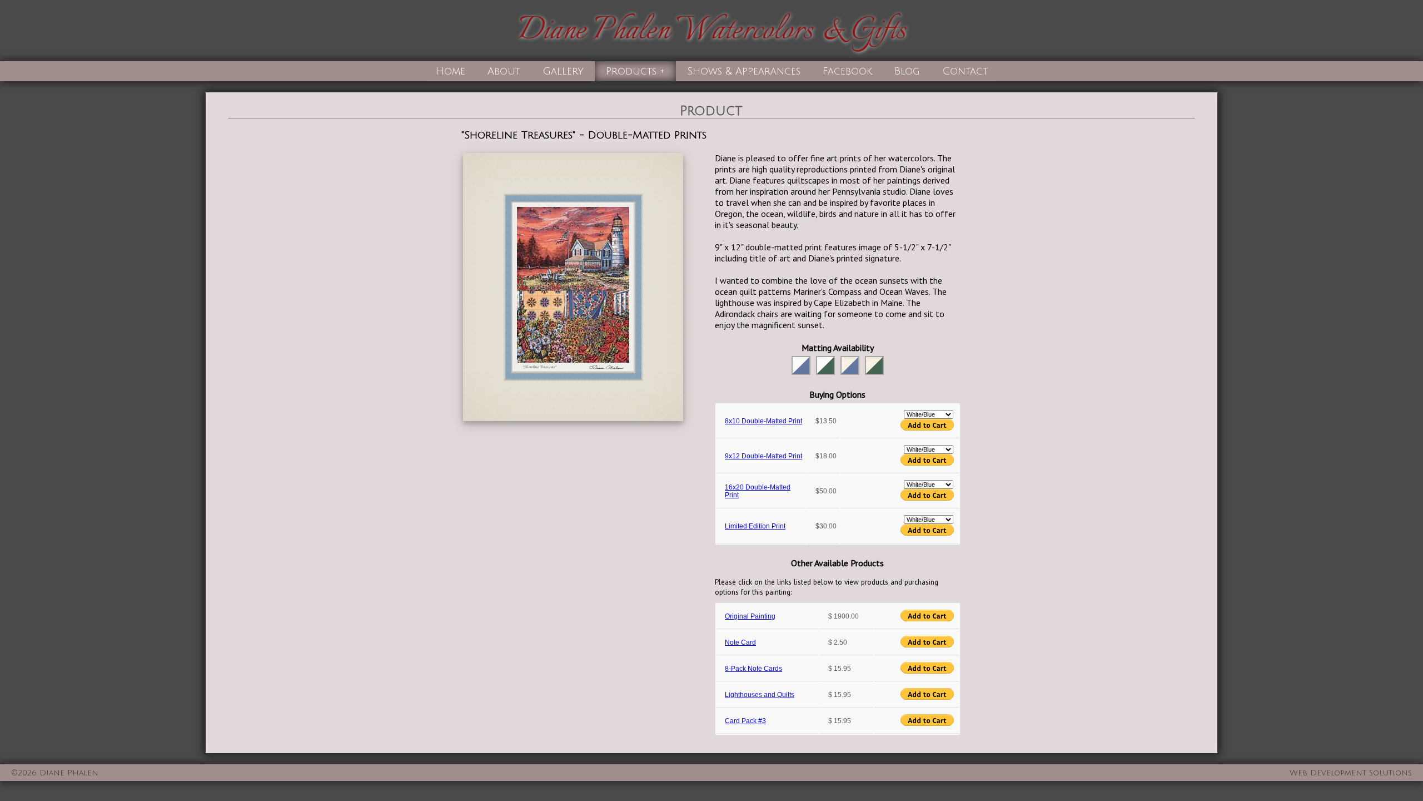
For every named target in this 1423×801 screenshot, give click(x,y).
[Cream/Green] (874, 365)
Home (450, 71)
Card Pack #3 (745, 721)
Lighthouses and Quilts (759, 695)
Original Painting (750, 616)
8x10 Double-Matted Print (763, 421)
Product (711, 110)
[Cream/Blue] (849, 365)
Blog (907, 71)
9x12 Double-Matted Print (763, 456)
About (503, 71)
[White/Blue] (801, 365)
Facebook (847, 71)
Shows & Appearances (743, 71)
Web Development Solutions (1351, 773)
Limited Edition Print (755, 526)
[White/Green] (825, 365)
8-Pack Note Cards (753, 669)
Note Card (740, 642)
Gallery (563, 71)
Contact (965, 71)
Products (631, 71)
